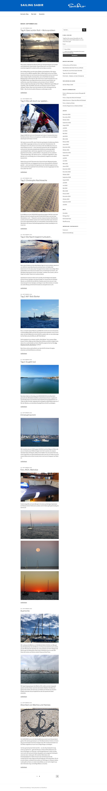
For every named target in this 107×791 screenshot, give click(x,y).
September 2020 (67, 177)
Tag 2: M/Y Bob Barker (30, 296)
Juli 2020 (65, 182)
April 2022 (65, 136)
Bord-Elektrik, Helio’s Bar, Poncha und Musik (73, 67)
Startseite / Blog (24, 14)
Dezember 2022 (66, 114)
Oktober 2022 (66, 119)
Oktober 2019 (66, 199)
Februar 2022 (66, 141)
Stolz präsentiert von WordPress (39, 787)
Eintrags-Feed (66, 216)
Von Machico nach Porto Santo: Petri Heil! (72, 70)
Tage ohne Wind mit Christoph (70, 73)
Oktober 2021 (66, 150)
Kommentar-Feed (67, 218)
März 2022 (65, 139)
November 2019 (66, 196)
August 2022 (66, 125)
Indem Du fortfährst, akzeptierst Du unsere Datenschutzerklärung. (73, 52)
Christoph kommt (28, 415)
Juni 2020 (65, 185)
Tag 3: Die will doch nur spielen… (34, 101)
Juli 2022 (65, 128)
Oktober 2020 (66, 174)
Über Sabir (33, 14)
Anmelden (65, 213)
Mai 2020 (65, 188)
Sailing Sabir (32, 5)
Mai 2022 (65, 133)
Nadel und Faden (71, 103)
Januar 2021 (65, 166)
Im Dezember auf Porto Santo (70, 65)
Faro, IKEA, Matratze (29, 470)
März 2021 (65, 163)
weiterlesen (24, 92)
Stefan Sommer (66, 100)
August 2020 (66, 180)
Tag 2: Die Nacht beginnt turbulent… (36, 237)
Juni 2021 (65, 160)
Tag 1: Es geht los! (28, 362)
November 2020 (67, 171)
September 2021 (67, 152)
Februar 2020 (66, 193)
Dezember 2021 (66, 147)
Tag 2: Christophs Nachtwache (33, 180)
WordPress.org (66, 221)
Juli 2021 (65, 158)
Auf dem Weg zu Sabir (68, 84)
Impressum (65, 230)
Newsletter (42, 14)
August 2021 (66, 155)
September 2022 (67, 122)
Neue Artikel (67, 49)
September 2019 (67, 201)
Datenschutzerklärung (68, 232)
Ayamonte (25, 611)
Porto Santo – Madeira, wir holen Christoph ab (73, 76)
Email (64, 44)
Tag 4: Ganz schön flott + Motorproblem (37, 30)
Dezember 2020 (66, 169)
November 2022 (66, 117)
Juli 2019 (65, 204)
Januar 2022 (66, 144)
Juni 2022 (65, 130)
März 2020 (65, 191)
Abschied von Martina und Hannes (35, 705)
